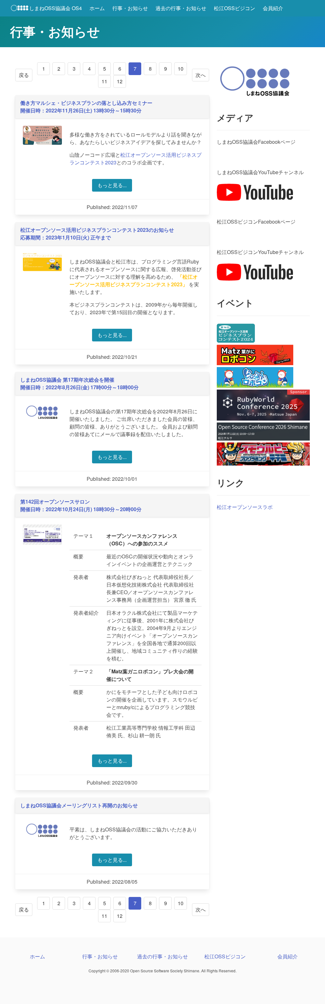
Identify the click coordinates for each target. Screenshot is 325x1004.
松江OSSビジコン (234, 8)
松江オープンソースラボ (245, 507)
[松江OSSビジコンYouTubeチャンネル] (255, 278)
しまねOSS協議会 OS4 (55, 8)
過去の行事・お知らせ (181, 8)
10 (180, 68)
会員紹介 (273, 8)
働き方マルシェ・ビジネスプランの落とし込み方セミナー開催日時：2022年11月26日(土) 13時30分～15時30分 (86, 106)
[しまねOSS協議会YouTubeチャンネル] (255, 198)
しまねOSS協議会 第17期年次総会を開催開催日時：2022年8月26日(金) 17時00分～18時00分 (79, 383)
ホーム (97, 8)
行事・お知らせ (130, 8)
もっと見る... (112, 185)
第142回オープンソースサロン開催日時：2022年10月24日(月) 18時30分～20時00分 (81, 505)
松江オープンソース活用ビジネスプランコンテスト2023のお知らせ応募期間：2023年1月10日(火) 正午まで (97, 233)
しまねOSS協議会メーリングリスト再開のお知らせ (79, 805)
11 (104, 81)
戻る (24, 75)
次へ (201, 75)
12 (120, 81)
